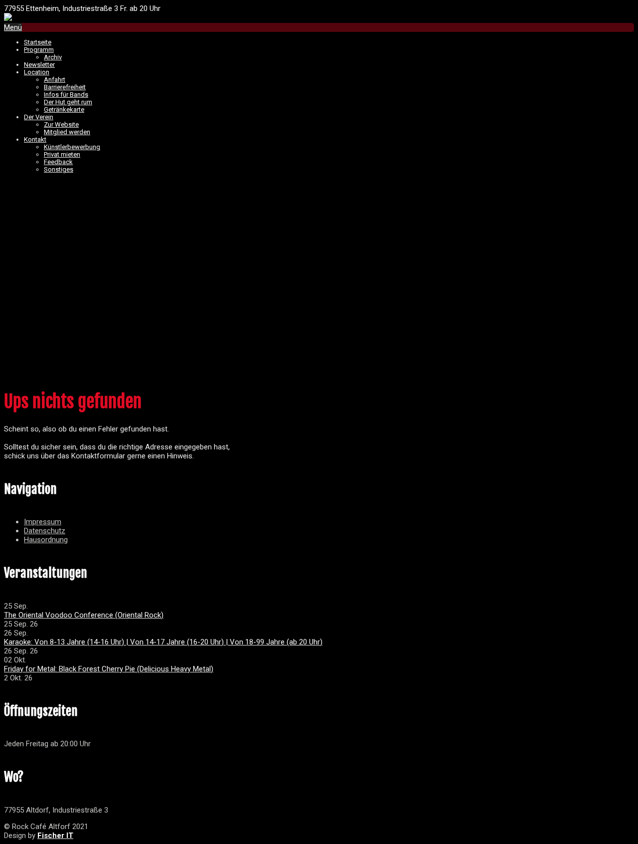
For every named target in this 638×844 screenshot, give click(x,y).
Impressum (42, 521)
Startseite (37, 42)
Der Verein (38, 117)
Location (36, 72)
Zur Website (61, 124)
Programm (39, 49)
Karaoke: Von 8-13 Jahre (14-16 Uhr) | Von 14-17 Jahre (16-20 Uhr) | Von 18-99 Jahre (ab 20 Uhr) (163, 641)
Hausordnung (46, 539)
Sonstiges (58, 169)
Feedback (58, 162)
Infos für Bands (66, 94)
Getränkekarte (64, 109)
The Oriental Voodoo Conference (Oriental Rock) (83, 615)
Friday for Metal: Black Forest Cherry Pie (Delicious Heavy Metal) (108, 668)
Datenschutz (44, 530)
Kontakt (35, 139)
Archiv (53, 57)
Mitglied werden (67, 132)
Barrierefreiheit (65, 87)
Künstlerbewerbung (72, 147)
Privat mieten (62, 154)
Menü (13, 27)
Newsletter (39, 64)
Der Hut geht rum (68, 102)
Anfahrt (54, 79)
